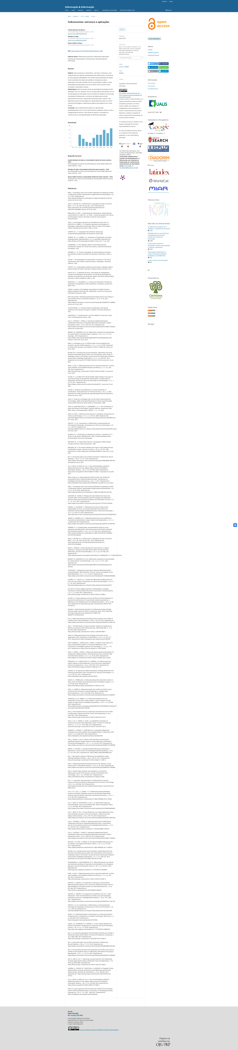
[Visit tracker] (148, 270)
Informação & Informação (79, 6)
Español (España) (153, 52)
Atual (73, 10)
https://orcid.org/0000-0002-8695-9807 (77, 40)
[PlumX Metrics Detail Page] (122, 177)
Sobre (96, 10)
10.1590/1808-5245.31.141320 (128, 168)
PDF (123, 29)
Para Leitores (151, 83)
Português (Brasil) (153, 55)
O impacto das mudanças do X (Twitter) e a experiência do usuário (159, 228)
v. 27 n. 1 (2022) (84, 16)
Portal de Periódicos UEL (127, 10)
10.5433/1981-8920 (77, 1015)
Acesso (171, 1)
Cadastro (164, 1)
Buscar (169, 10)
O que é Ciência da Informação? (158, 260)
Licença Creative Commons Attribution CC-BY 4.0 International (99, 1030)
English (150, 50)
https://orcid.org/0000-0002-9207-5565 (77, 33)
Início (67, 10)
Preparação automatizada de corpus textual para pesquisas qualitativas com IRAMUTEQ (157, 254)
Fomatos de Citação (125, 57)
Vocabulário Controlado (109, 10)
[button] (153, 63)
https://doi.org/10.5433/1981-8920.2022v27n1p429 (87, 51)
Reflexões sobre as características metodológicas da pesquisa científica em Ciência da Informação (158, 236)
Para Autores (151, 86)
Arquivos (80, 10)
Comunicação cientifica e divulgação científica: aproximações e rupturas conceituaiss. (159, 245)
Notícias (88, 10)
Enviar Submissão (154, 38)
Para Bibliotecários (153, 89)
